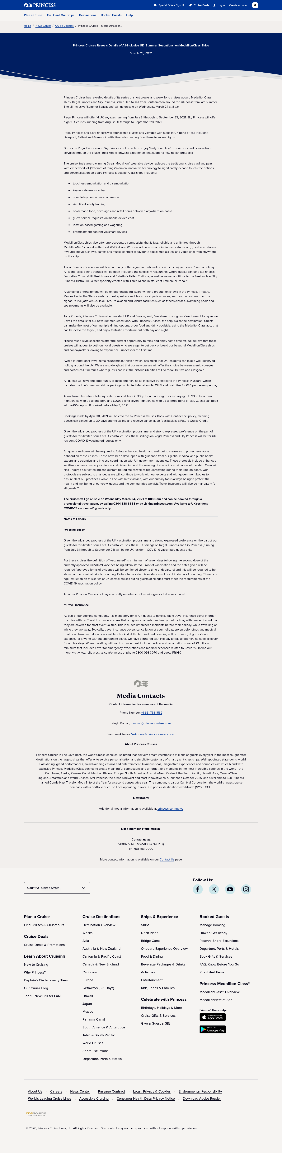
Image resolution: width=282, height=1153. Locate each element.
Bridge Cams (150, 940)
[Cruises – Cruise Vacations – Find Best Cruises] (53, 5)
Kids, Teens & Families (158, 987)
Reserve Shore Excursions (219, 940)
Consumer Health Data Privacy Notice (146, 1098)
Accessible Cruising (94, 1098)
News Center (80, 1091)
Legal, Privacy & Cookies (152, 1091)
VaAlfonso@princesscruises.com (153, 734)
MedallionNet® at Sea (216, 999)
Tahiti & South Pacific (98, 1035)
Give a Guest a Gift (155, 1023)
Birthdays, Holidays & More (161, 1007)
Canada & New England (100, 964)
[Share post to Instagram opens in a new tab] (246, 889)
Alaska (87, 932)
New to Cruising (36, 964)
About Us (35, 1091)
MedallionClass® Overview (219, 991)
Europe (87, 980)
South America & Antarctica (103, 1027)
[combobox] (63, 888)
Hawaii (87, 995)
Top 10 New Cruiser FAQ (42, 995)
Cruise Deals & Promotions (44, 944)
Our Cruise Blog (36, 988)
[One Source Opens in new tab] (36, 1115)
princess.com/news (170, 808)
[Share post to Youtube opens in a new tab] (230, 889)
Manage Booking (212, 924)
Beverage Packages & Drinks (163, 964)
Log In (221, 5)
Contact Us (167, 859)
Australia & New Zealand (101, 948)
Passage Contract (111, 1091)
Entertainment (152, 980)
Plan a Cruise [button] (33, 15)
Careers (56, 1091)
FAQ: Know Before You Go (219, 964)
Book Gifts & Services (216, 956)
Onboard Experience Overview (164, 948)
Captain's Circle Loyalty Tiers (46, 980)
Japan (87, 1003)
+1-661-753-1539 (151, 712)
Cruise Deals (201, 5)
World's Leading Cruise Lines (49, 1098)
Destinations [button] (87, 15)
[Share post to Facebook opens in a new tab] (198, 889)
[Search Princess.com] (255, 5)
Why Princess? (35, 972)
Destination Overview (98, 924)
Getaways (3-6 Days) (98, 987)
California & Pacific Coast (101, 956)
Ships (145, 924)
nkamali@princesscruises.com (151, 723)
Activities (148, 972)
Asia (85, 940)
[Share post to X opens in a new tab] (214, 889)
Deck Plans (149, 932)
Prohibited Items (212, 972)
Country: (33, 888)
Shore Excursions (95, 1050)
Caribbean (90, 972)
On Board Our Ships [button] (60, 15)
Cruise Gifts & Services (158, 1015)
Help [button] (129, 15)
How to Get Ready (213, 932)
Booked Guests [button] (111, 15)
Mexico (87, 1011)
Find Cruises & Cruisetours (44, 924)
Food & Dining (152, 956)
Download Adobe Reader (202, 1098)
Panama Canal (93, 1019)
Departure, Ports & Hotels (102, 1058)
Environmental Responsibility (200, 1091)
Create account (238, 5)
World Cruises (92, 1043)
